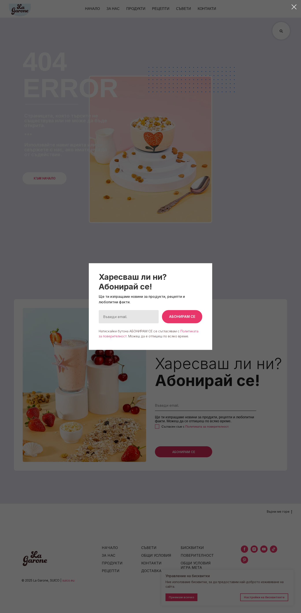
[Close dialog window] (294, 7)
